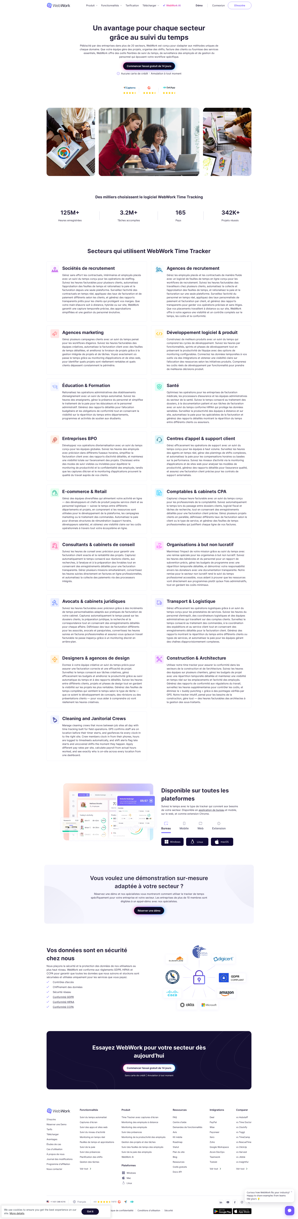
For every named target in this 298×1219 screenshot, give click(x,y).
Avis (175, 1132)
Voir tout (84, 1168)
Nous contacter (54, 1169)
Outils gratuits (180, 1167)
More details (17, 1213)
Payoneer (214, 1132)
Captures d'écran (88, 1122)
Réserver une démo (149, 910)
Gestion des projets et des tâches (139, 1142)
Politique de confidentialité (119, 1210)
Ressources (178, 1162)
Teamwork (215, 1157)
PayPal (213, 1122)
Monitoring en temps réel (92, 1137)
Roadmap (178, 1142)
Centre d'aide (179, 1122)
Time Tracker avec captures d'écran (140, 1117)
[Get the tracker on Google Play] (222, 1211)
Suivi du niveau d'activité (92, 1132)
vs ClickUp (241, 1147)
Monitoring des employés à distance (140, 1122)
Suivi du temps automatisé (93, 1117)
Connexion (218, 5)
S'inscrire (239, 5)
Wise (212, 1127)
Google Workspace (219, 1147)
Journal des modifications (59, 1159)
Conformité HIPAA (63, 1001)
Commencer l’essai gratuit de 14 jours (149, 66)
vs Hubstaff (242, 1117)
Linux (129, 1183)
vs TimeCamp (243, 1137)
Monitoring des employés (134, 1127)
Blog (175, 1157)
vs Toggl (240, 1132)
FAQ (175, 1117)
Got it (90, 1211)
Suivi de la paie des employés (137, 1152)
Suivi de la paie (87, 1147)
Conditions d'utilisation (149, 1210)
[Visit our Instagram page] (240, 1203)
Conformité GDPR (63, 997)
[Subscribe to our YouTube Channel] (227, 1203)
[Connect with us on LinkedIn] (220, 1203)
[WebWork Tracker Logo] (60, 5)
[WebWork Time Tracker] (59, 1111)
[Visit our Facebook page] (233, 1203)
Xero (212, 1137)
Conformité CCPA (63, 1006)
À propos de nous (55, 1154)
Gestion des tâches (89, 1162)
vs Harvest (241, 1152)
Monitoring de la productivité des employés (143, 1137)
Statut (176, 1147)
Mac (129, 1178)
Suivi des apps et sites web (94, 1127)
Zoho (212, 1142)
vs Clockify (241, 1127)
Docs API (177, 1171)
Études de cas (54, 1144)
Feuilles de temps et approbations (97, 1142)
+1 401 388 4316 (57, 1202)
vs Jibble (240, 1157)
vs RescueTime (243, 1142)
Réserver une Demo (56, 1124)
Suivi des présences (90, 1152)
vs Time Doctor (243, 1122)
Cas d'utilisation (54, 1149)
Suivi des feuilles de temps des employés (142, 1147)
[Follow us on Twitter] (247, 1203)
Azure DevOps (217, 1152)
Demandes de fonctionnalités (187, 1127)
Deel (212, 1117)
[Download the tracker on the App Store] (242, 1211)
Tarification (132, 5)
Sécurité (168, 1210)
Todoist (213, 1162)
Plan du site (179, 1152)
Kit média (177, 1137)
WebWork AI (128, 1157)
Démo (199, 5)
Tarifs (49, 1129)
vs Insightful (242, 1162)
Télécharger (53, 1134)
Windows (131, 1173)
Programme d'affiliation (58, 1164)
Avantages (52, 1139)
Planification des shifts (91, 1157)
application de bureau (211, 810)
